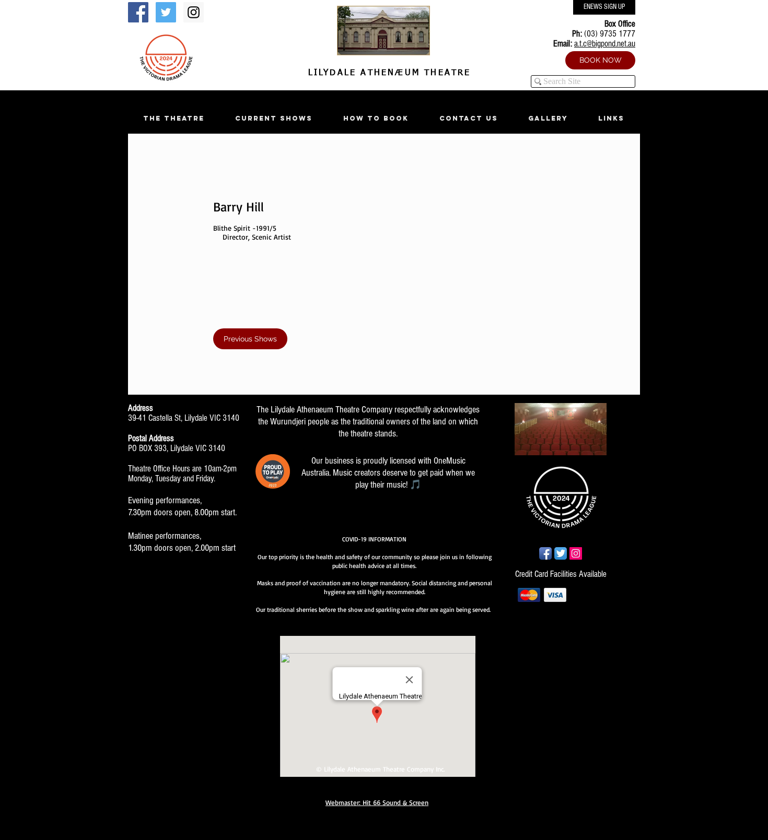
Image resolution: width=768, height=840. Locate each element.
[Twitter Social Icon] (166, 12)
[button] (173, 118)
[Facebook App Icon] (545, 553)
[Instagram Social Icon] (193, 12)
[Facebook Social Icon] (138, 12)
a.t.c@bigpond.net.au (604, 44)
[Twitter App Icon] (560, 553)
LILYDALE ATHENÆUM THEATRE (387, 73)
